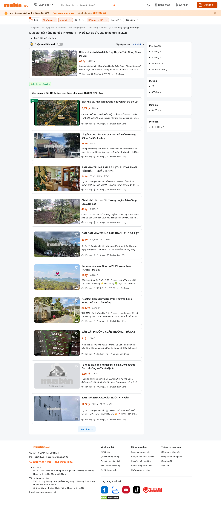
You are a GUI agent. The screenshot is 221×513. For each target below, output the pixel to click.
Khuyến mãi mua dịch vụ (143, 456)
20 (153, 86)
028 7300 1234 (100, 13)
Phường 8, (101, 124)
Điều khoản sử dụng (110, 465)
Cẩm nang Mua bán (170, 452)
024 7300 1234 (63, 462)
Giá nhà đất (166, 461)
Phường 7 (156, 51)
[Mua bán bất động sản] (16, 5)
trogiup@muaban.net (46, 492)
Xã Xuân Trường (159, 69)
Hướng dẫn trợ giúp (140, 470)
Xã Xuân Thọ (158, 63)
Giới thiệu (105, 452)
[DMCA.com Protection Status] (110, 498)
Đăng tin (208, 5)
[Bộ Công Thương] (153, 493)
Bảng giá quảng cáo (140, 452)
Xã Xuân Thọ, (103, 288)
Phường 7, (101, 321)
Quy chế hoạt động (110, 456)
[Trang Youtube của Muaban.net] (126, 490)
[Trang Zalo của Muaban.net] (115, 490)
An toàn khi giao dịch (111, 461)
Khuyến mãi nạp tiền (141, 461)
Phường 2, (101, 157)
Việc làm (165, 465)
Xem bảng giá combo (63, 13)
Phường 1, (101, 189)
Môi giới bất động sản (171, 456)
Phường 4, (101, 222)
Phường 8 (156, 57)
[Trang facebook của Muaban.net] (104, 490)
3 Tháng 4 (156, 92)
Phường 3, (101, 387)
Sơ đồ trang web (109, 470)
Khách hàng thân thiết (141, 465)
